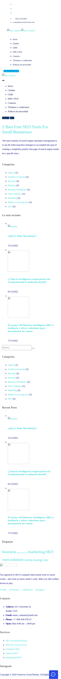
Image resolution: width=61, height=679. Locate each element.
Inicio (15, 39)
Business (12, 185)
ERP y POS (17, 52)
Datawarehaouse (22, 552)
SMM (6, 560)
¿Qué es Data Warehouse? (22, 236)
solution (17, 559)
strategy (38, 560)
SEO (12, 118)
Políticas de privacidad (22, 65)
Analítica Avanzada (16, 177)
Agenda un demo (11, 71)
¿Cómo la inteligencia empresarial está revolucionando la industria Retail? (29, 281)
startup (28, 560)
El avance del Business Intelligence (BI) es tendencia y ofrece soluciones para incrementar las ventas (31, 328)
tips (46, 560)
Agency (5, 118)
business (9, 551)
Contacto (16, 56)
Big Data (12, 181)
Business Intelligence (17, 189)
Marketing (12, 198)
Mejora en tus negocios (18, 202)
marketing (36, 551)
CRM (15, 48)
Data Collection (15, 194)
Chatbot (16, 44)
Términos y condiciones (22, 60)
